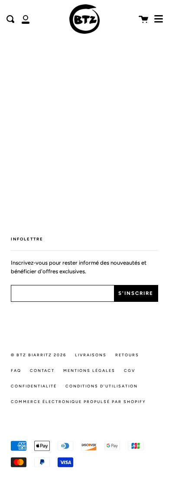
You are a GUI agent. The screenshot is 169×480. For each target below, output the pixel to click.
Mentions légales (89, 370)
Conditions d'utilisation (101, 386)
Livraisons (91, 354)
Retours (127, 354)
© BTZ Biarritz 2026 (38, 354)
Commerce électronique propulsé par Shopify (78, 401)
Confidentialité (34, 386)
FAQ (16, 370)
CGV (129, 370)
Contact (42, 370)
